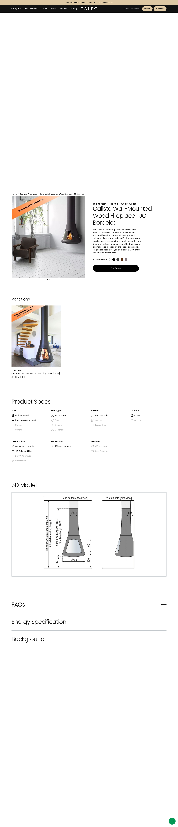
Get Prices (160, 8)
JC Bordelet (100, 204)
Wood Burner (128, 204)
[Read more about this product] (36, 342)
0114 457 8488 (106, 2)
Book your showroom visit (75, 2)
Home (14, 194)
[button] (16, 8)
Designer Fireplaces (28, 194)
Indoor (114, 204)
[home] (89, 8)
